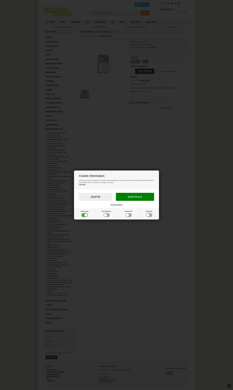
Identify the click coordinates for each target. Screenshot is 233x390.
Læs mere (82, 184)
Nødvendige (85, 211)
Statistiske (149, 211)
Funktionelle (129, 211)
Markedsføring (106, 211)
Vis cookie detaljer (116, 205)
